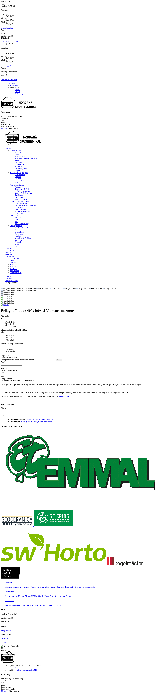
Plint (16, 183)
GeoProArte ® (20, 156)
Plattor (17, 154)
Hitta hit (4, 42)
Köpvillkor (38, 605)
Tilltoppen (3, 649)
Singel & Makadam (21, 203)
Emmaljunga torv (16, 258)
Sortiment (8, 148)
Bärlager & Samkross (22, 211)
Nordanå (13, 260)
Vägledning (9, 250)
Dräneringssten (20, 213)
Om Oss (17, 92)
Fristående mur (20, 175)
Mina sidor (14, 86)
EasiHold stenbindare (22, 228)
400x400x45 (48, 420)
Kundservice (9, 601)
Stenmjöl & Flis (20, 209)
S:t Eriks (13, 267)
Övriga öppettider (7, 28)
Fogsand (18, 242)
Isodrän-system (20, 197)
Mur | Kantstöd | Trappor (19, 173)
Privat (7, 84)
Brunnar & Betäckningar (23, 193)
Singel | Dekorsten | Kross (19, 201)
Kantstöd (18, 179)
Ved (16, 246)
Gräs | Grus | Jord (16, 216)
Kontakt (17, 90)
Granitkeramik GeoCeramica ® (26, 158)
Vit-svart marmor (46, 422)
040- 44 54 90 (12, 80)
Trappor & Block (21, 181)
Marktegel (18, 166)
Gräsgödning (19, 232)
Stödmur (18, 177)
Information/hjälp (7, 344)
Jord (16, 222)
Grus (16, 220)
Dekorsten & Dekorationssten (25, 205)
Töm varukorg (6, 116)
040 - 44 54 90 (12, 42)
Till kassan (5, 128)
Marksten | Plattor (16, 150)
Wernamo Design (16, 273)
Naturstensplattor (21, 169)
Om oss (8, 605)
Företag (13, 84)
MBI (11, 265)
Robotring (18, 240)
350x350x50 (39, 420)
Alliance (13, 262)
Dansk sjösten (25, 422)
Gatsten (17, 160)
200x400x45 (29, 420)
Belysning (18, 244)
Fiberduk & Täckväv (22, 230)
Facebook (4, 638)
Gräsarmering (19, 164)
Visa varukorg (14, 128)
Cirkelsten (18, 162)
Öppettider (9, 254)
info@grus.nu (6, 631)
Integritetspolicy (48, 605)
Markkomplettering (17, 185)
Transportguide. (64, 396)
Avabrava (18, 668)
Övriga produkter (16, 226)
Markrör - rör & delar (22, 191)
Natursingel (35, 422)
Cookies (58, 605)
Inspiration (9, 248)
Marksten (18, 152)
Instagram (4, 642)
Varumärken (9, 256)
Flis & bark (19, 234)
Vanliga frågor (20, 94)
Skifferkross (19, 207)
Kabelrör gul (19, 195)
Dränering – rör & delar (23, 189)
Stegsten (18, 171)
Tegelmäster (14, 271)
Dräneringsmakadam (22, 199)
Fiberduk (18, 187)
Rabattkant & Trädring (23, 238)
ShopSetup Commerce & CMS (26, 670)
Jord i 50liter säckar (21, 224)
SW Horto (13, 269)
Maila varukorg (17, 116)
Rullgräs (18, 218)
